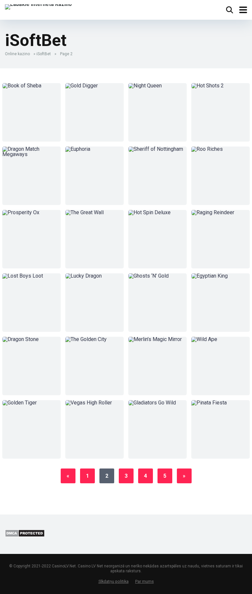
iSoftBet (43, 54)
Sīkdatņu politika (113, 581)
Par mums (144, 581)
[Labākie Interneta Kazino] (38, 6)
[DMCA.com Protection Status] (25, 535)
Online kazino (17, 54)
